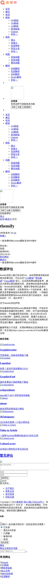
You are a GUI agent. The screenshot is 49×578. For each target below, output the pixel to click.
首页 (7, 9)
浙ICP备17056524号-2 (33, 502)
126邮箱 (15, 26)
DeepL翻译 (16, 77)
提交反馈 (4, 542)
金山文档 (5, 571)
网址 (2, 548)
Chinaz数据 (9, 281)
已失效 (6, 527)
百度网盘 (15, 46)
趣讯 (7, 12)
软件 (11, 548)
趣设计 (8, 219)
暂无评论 (6, 455)
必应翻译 (15, 74)
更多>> (14, 34)
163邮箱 (15, 23)
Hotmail (4, 562)
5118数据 (29, 278)
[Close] (1, 522)
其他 (5, 539)
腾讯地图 (15, 63)
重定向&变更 (9, 530)
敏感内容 (7, 536)
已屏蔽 (6, 533)
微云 (13, 40)
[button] (2, 545)
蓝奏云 (14, 43)
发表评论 (4, 478)
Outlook (14, 31)
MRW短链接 (7, 573)
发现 (7, 14)
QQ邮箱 (15, 20)
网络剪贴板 (6, 568)
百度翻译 (15, 71)
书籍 (15, 548)
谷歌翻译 (15, 68)
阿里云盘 (15, 48)
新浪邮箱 (15, 29)
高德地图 (15, 57)
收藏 (3, 236)
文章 (6, 548)
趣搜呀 (19, 502)
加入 (2, 216)
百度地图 (15, 60)
